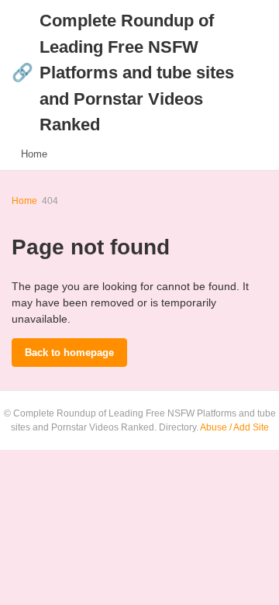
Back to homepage (69, 352)
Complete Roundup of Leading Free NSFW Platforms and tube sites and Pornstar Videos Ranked (123, 72)
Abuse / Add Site (234, 427)
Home (34, 154)
